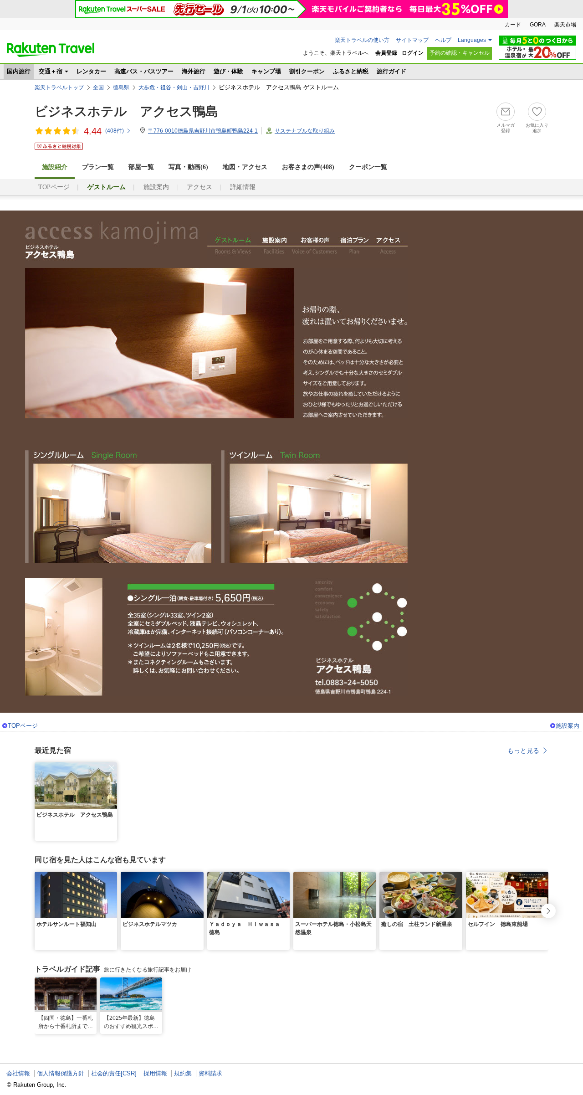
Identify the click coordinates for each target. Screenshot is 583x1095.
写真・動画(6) (188, 167)
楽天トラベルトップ (59, 87)
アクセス (199, 187)
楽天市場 (565, 24)
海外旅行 (193, 71)
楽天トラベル (50, 49)
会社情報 (18, 1073)
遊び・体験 (228, 71)
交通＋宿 (50, 71)
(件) (114, 131)
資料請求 (210, 1073)
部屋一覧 (141, 167)
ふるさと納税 (350, 71)
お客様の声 (314, 246)
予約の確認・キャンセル (460, 53)
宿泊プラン (354, 246)
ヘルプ (443, 40)
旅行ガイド (391, 71)
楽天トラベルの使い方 (362, 40)
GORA (538, 24)
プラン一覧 (98, 167)
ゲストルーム (232, 246)
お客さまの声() (308, 167)
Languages (472, 40)
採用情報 (155, 1073)
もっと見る (523, 750)
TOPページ (54, 187)
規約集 (183, 1073)
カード (513, 24)
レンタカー (91, 71)
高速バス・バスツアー (144, 71)
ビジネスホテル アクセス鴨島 (126, 111)
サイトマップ (412, 40)
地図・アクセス (245, 167)
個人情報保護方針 (60, 1073)
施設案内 (156, 187)
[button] (111, 767)
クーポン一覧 (368, 167)
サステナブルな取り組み (305, 131)
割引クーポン (307, 71)
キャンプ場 (266, 71)
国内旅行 (19, 71)
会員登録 (386, 53)
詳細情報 (243, 187)
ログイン (413, 53)
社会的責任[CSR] (114, 1073)
